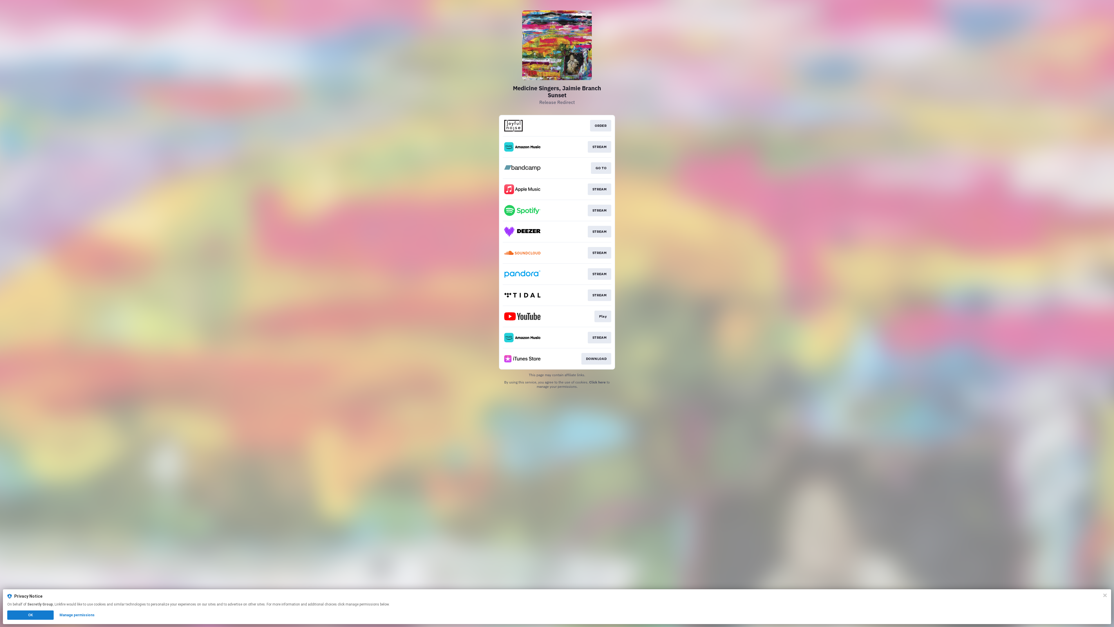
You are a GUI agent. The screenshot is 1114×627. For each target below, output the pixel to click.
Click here (597, 382)
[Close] (1105, 595)
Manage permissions (77, 615)
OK (30, 615)
